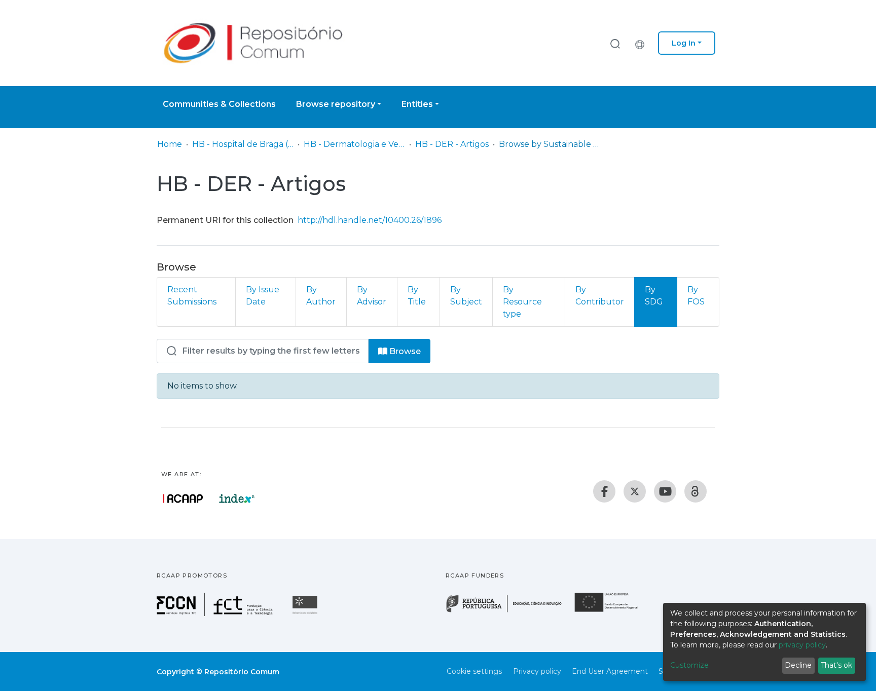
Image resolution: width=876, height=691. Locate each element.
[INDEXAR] (237, 498)
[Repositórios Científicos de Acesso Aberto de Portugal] (183, 498)
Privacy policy (537, 671)
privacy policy (802, 644)
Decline (798, 665)
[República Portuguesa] (509, 611)
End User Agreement (610, 671)
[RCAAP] (695, 491)
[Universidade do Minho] (306, 613)
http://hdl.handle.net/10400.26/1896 (370, 220)
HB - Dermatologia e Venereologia (354, 144)
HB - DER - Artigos (452, 144)
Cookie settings (474, 671)
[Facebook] (604, 491)
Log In (684, 43)
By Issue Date (262, 295)
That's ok (836, 665)
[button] (642, 43)
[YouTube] (665, 491)
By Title (417, 295)
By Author (321, 295)
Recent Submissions (191, 295)
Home (169, 144)
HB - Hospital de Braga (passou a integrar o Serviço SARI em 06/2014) (243, 144)
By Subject (466, 295)
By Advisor (371, 295)
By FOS (696, 295)
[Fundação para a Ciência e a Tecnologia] (216, 613)
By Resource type (522, 302)
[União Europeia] (611, 611)
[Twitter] (635, 491)
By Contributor (599, 295)
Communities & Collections (219, 104)
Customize (689, 665)
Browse (404, 351)
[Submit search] (615, 43)
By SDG (654, 295)
